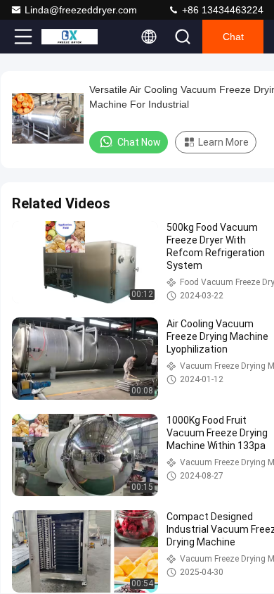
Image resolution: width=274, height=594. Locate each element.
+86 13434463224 (221, 9)
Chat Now (139, 142)
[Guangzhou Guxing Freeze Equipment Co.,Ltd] (69, 36)
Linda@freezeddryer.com (81, 9)
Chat (233, 36)
